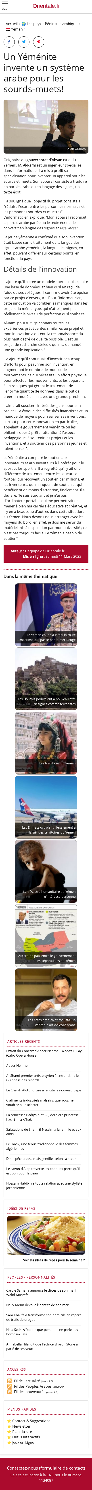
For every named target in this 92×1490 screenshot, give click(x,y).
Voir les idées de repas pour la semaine (52, 1260)
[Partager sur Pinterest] (38, 42)
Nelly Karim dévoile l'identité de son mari (37, 1305)
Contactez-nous (22, 1468)
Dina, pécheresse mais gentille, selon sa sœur (41, 1158)
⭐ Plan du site (19, 1431)
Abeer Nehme (16, 1065)
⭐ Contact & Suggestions (28, 1420)
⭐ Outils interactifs (23, 1437)
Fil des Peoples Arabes (32, 1386)
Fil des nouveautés (28, 1391)
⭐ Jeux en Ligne (20, 1442)
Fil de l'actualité (26, 1380)
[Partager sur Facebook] (9, 42)
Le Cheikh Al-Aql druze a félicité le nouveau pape (43, 1090)
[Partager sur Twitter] (23, 42)
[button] (5, 6)
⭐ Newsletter (19, 1426)
